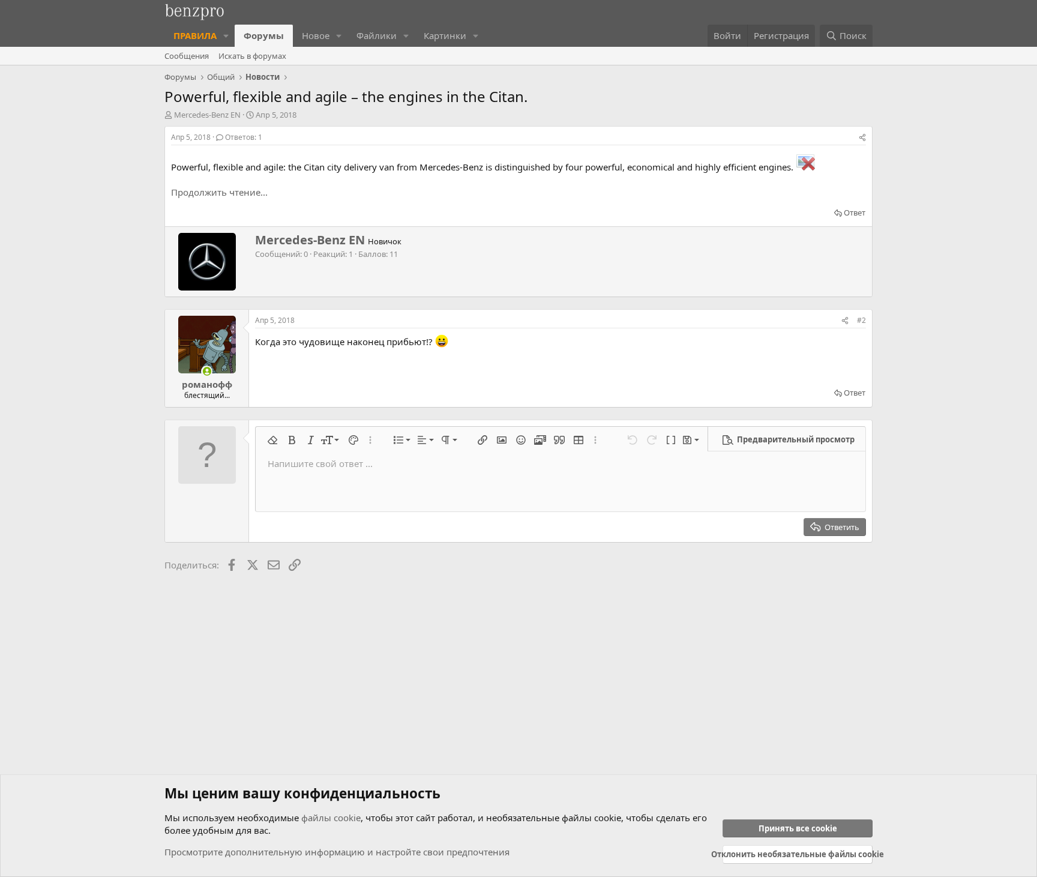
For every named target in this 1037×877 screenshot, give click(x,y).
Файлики (376, 35)
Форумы (264, 35)
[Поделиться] (862, 138)
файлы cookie (331, 818)
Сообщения (186, 55)
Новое (315, 35)
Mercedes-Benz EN (207, 114)
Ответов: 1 (243, 137)
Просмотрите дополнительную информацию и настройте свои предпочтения (336, 852)
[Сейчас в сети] (206, 371)
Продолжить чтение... (219, 192)
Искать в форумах (252, 55)
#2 (861, 320)
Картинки (445, 35)
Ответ (854, 212)
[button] (226, 36)
